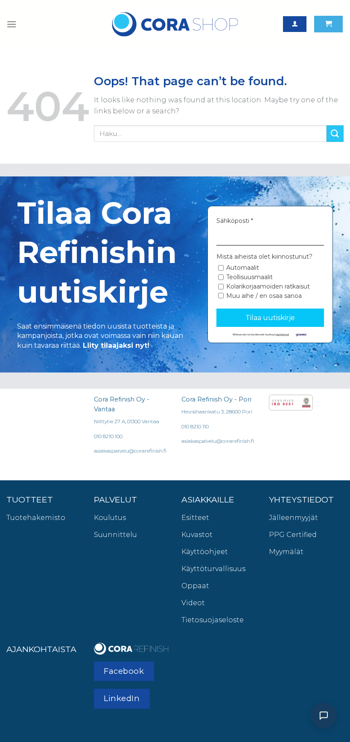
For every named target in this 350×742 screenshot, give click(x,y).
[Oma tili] (295, 24)
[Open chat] (323, 715)
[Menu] (11, 24)
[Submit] (335, 133)
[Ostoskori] (328, 24)
